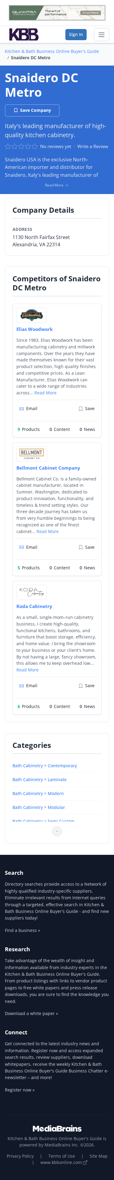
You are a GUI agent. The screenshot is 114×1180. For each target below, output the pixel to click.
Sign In (76, 34)
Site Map (99, 1156)
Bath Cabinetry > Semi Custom (43, 821)
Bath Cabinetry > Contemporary (44, 765)
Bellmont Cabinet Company (48, 468)
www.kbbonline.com (61, 1162)
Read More (45, 393)
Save (90, 408)
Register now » (20, 1090)
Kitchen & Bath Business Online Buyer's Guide (52, 51)
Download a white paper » (31, 1013)
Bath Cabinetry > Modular (38, 807)
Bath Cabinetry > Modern (38, 793)
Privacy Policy (20, 1156)
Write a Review (92, 146)
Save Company (35, 110)
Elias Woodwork (34, 329)
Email (31, 408)
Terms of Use (61, 1156)
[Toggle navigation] (101, 34)
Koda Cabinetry (34, 606)
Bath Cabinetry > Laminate (39, 779)
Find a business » (22, 930)
